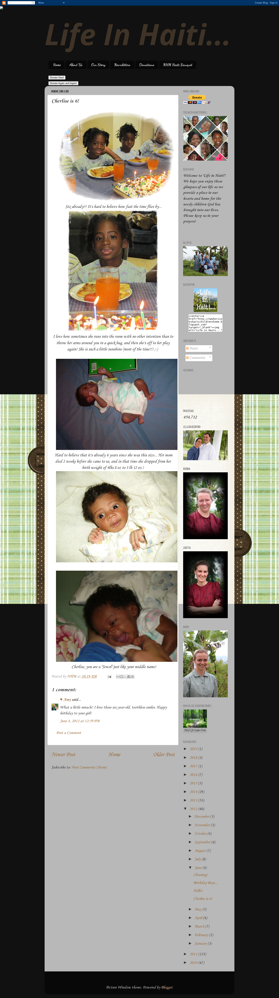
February (202, 935)
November (203, 825)
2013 (194, 800)
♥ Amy (65, 699)
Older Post (164, 755)
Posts (193, 348)
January (201, 943)
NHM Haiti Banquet (177, 64)
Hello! (198, 891)
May (198, 909)
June (199, 868)
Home (57, 64)
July (198, 859)
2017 (194, 766)
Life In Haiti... (138, 34)
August (200, 851)
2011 (194, 954)
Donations (146, 64)
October (201, 834)
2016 (194, 775)
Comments (196, 358)
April (199, 918)
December (202, 816)
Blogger (166, 987)
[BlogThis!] (122, 676)
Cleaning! (200, 875)
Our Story (98, 64)
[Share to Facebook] (129, 676)
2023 (194, 749)
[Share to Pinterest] (132, 676)
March (200, 926)
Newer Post (63, 755)
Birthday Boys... (205, 883)
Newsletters (122, 64)
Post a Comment (68, 733)
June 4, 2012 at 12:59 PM (79, 721)
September (203, 842)
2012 (194, 809)
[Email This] (118, 676)
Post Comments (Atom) (89, 767)
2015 (194, 783)
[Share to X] (125, 676)
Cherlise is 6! (202, 899)
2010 (194, 963)
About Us (76, 64)
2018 (194, 758)
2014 (194, 792)
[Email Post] (109, 676)
